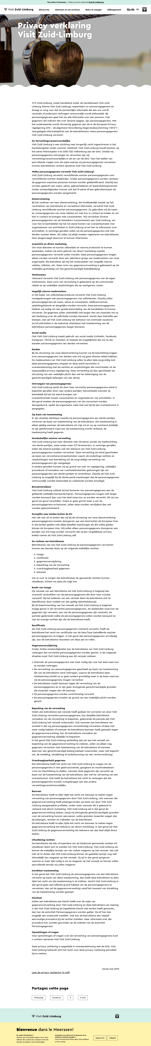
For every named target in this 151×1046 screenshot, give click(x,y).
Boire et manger (94, 10)
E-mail (83, 998)
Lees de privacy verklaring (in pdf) (51, 972)
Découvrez (44, 10)
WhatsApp (38, 998)
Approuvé (100, 1038)
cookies (62, 1041)
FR (137, 9)
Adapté (112, 1038)
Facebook (56, 998)
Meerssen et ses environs (67, 10)
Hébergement (114, 10)
